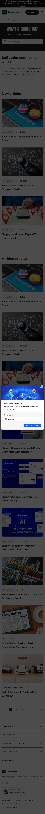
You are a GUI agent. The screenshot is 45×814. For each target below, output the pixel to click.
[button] (22, 419)
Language (9, 415)
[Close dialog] (42, 386)
